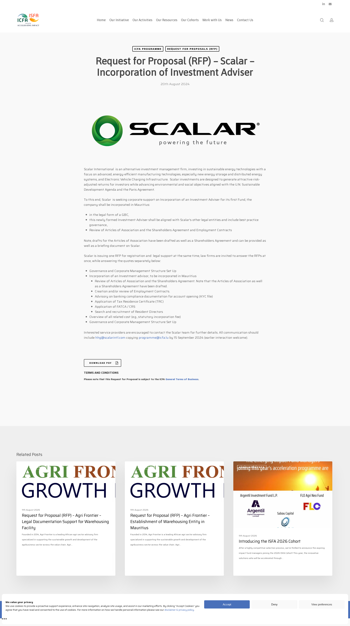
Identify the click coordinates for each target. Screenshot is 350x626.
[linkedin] (323, 4)
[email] (330, 4)
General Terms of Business (182, 379)
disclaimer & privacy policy (179, 610)
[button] (102, 363)
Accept (227, 604)
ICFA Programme (148, 49)
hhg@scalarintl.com (110, 337)
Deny (274, 604)
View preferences (321, 604)
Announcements (252, 467)
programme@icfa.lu (154, 337)
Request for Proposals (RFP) (192, 49)
